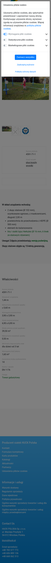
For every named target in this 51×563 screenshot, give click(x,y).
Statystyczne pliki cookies (20, 40)
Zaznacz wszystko (25, 57)
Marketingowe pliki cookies (21, 45)
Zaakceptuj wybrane (25, 65)
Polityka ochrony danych (25, 72)
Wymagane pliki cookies (20, 34)
